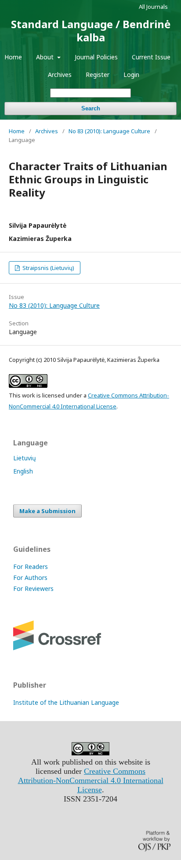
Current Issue (151, 57)
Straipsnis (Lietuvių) (47, 268)
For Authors (30, 577)
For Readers (30, 566)
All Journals (153, 7)
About (45, 57)
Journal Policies (96, 57)
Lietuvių (24, 458)
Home (13, 57)
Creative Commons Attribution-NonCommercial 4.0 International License (90, 780)
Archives (60, 74)
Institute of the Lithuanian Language (66, 702)
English (23, 471)
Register (97, 74)
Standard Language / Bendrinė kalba (90, 30)
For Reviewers (33, 588)
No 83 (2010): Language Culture (109, 131)
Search (90, 108)
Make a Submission (47, 511)
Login (131, 74)
